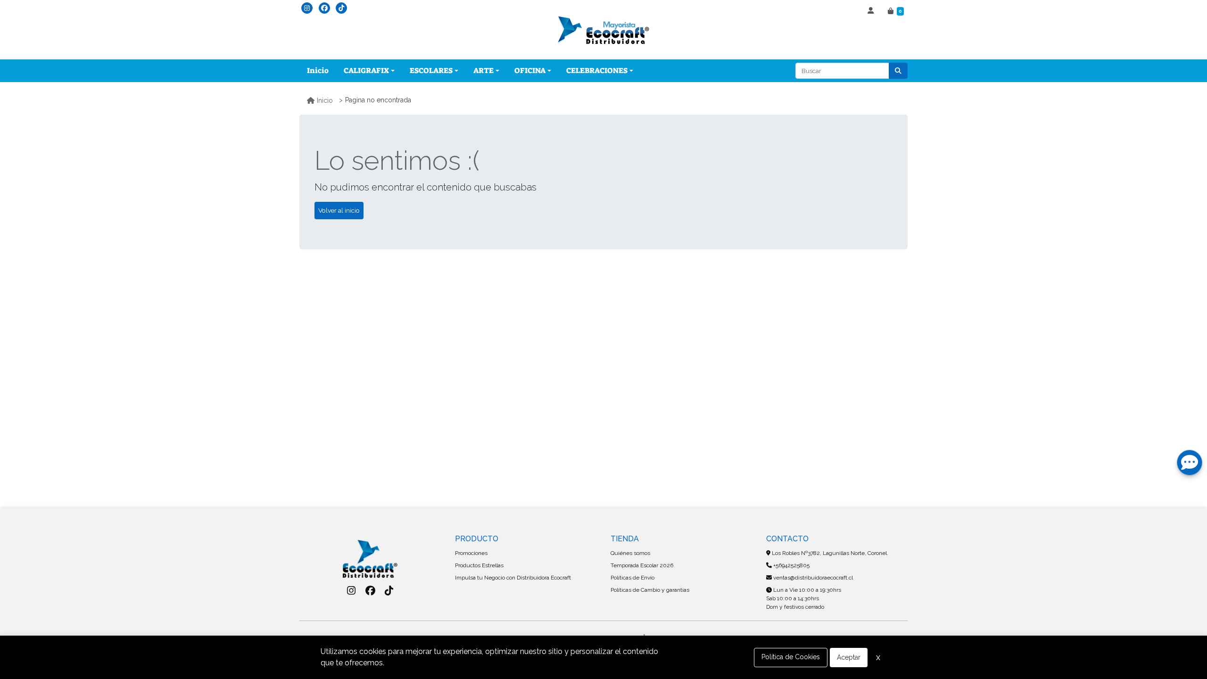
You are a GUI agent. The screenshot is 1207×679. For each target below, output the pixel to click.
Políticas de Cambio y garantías (650, 590)
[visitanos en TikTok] (341, 8)
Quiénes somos (630, 553)
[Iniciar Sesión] (872, 11)
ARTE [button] (483, 70)
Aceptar (848, 657)
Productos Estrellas (479, 565)
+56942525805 (791, 565)
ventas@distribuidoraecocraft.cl (812, 577)
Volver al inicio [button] (339, 210)
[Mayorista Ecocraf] (603, 30)
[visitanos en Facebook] (324, 8)
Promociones (471, 553)
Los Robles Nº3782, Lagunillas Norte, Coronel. (829, 553)
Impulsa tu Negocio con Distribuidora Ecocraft (513, 577)
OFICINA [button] (530, 70)
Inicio (318, 70)
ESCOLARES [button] (431, 70)
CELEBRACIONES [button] (597, 70)
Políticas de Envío (632, 577)
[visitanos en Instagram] (307, 8)
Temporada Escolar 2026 (642, 565)
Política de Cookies (790, 657)
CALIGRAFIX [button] (366, 70)
